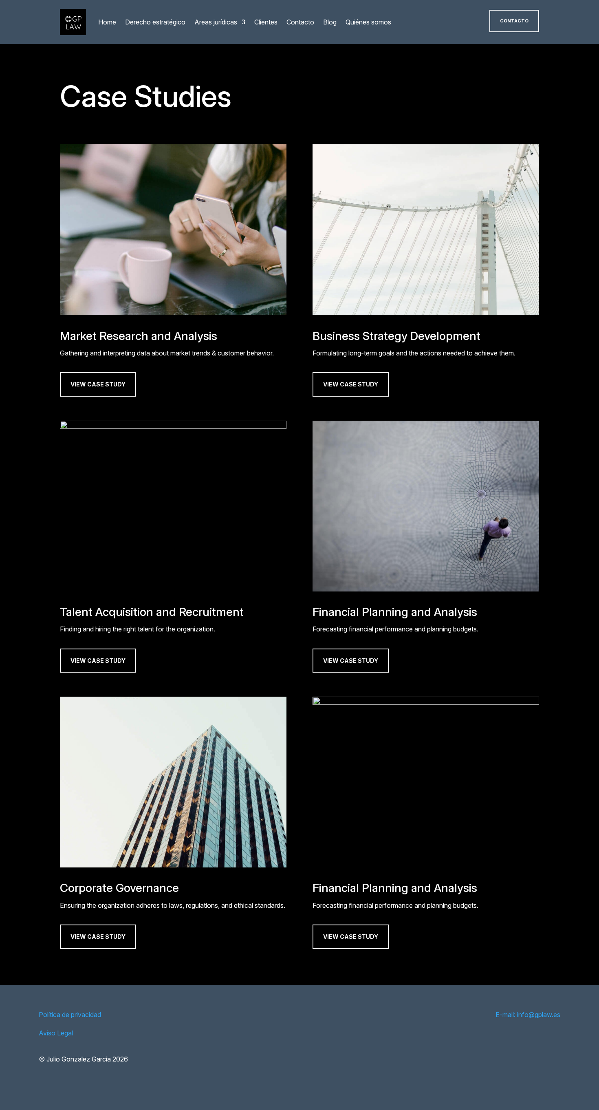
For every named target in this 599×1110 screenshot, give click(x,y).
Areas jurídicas (215, 22)
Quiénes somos (368, 22)
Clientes (265, 22)
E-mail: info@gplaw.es (527, 1015)
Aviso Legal (56, 1033)
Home (107, 22)
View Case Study (98, 384)
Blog (330, 22)
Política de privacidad (70, 1015)
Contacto (300, 22)
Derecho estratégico (155, 22)
